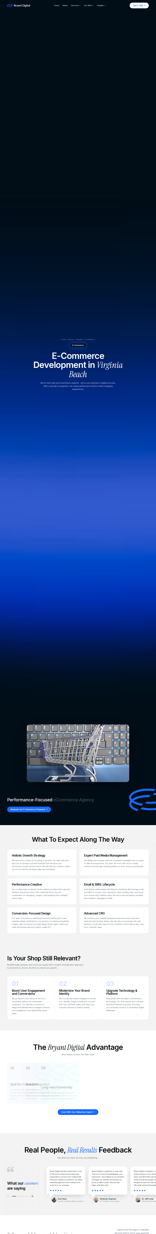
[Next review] (32, 1196)
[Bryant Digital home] (18, 5)
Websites (79, 339)
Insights (100, 5)
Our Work (88, 5)
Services (74, 5)
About (65, 5)
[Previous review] (8, 1196)
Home (56, 5)
